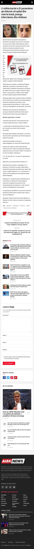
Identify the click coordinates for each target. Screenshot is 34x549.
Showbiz (25, 497)
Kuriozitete (15, 499)
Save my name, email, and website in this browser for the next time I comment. (17, 357)
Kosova (14, 495)
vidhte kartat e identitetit (10, 208)
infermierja (16, 205)
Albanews (3, 542)
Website (5, 349)
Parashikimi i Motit (15, 504)
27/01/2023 (13, 281)
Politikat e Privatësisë (20, 542)
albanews (8, 205)
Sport (24, 501)
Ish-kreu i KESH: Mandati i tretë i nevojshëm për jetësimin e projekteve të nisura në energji (13, 414)
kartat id (22, 205)
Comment (6, 315)
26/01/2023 (13, 288)
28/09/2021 (3, 20)
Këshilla (3, 505)
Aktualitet (3, 495)
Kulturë (14, 497)
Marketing (10, 542)
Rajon (24, 495)
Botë (2, 497)
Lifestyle (14, 501)
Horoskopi (4, 503)
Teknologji (26, 503)
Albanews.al (7, 545)
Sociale (25, 499)
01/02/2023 (13, 251)
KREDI (28, 205)
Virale (24, 505)
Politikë (14, 506)
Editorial (3, 499)
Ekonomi (3, 501)
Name (5, 335)
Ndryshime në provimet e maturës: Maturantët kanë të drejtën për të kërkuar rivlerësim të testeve (19, 516)
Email (5, 342)
